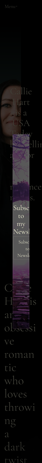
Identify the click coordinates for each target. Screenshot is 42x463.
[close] (28, 135)
